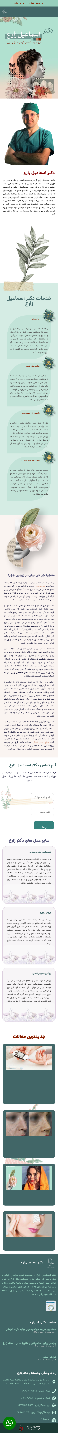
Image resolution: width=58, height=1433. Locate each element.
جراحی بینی (20, 3)
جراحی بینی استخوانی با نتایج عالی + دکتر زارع (29, 1343)
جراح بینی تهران (36, 3)
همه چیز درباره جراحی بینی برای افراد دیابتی (31, 1329)
